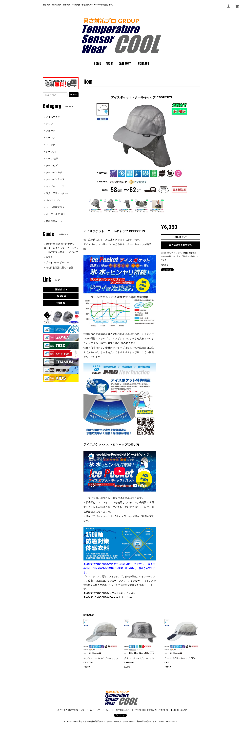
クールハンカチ (54, 172)
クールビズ (52, 165)
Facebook (61, 296)
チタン (49, 123)
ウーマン (50, 137)
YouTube (60, 302)
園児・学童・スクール (57, 193)
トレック (50, 144)
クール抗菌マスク (55, 207)
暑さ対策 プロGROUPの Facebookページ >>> (107, 597)
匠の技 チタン (53, 200)
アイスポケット (54, 116)
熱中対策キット (54, 221)
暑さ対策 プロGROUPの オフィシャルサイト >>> (109, 593)
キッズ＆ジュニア (55, 186)
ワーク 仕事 (52, 158)
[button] (126, 63)
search (73, 94)
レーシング (52, 151)
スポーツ (50, 130)
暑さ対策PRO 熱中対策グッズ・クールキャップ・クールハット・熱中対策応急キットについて (61, 247)
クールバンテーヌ (55, 179)
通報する (164, 265)
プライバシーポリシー (57, 262)
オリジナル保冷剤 (55, 214)
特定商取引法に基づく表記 (59, 267)
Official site (61, 289)
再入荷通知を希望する (180, 245)
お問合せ (50, 257)
